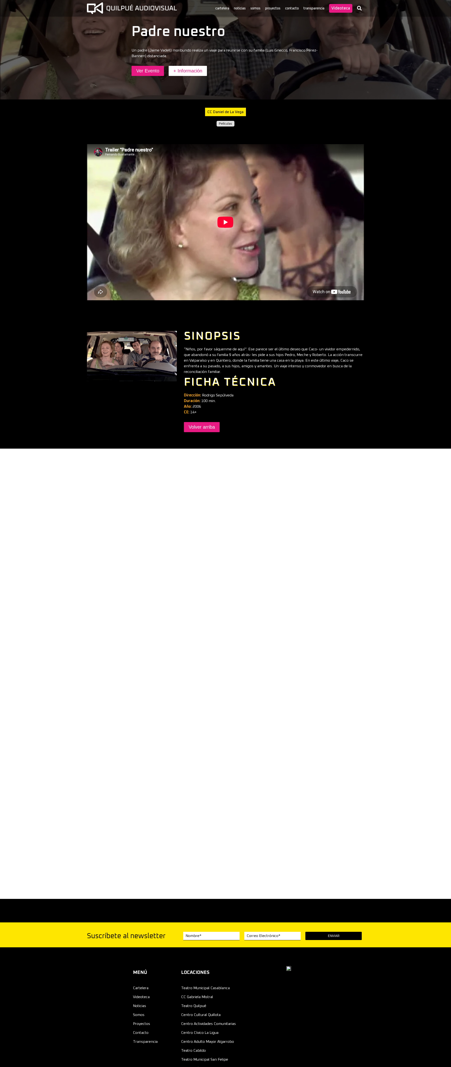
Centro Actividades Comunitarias (208, 1024)
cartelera (222, 8)
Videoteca (340, 8)
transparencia (313, 8)
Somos (138, 1015)
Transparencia (145, 1041)
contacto (292, 8)
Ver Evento (147, 70)
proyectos (272, 8)
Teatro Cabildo (193, 1050)
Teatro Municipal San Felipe (204, 1059)
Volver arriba (202, 427)
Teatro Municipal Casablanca (205, 988)
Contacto (140, 1033)
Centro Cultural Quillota (201, 1015)
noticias (240, 8)
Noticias (139, 1006)
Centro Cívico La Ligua (199, 1033)
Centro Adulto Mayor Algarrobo (207, 1041)
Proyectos (141, 1024)
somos (255, 8)
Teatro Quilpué (193, 1006)
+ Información (187, 70)
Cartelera (140, 988)
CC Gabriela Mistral (197, 997)
